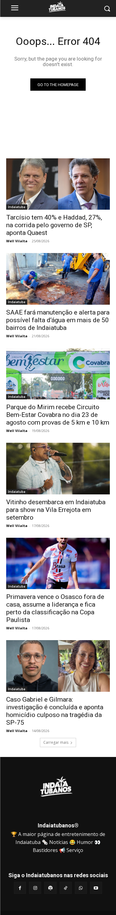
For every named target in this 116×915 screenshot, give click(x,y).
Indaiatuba (16, 207)
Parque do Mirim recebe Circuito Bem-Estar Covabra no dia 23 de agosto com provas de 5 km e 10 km (57, 414)
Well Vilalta (17, 241)
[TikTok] (66, 888)
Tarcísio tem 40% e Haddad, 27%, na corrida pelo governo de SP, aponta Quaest (54, 225)
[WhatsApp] (81, 888)
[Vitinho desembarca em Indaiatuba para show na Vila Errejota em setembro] (58, 468)
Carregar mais (55, 742)
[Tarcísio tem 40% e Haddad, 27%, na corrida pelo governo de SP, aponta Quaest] (58, 184)
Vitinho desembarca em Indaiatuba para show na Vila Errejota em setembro (55, 509)
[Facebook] (20, 888)
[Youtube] (96, 888)
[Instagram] (35, 888)
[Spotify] (50, 888)
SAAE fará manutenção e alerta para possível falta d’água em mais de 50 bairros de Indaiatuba (58, 320)
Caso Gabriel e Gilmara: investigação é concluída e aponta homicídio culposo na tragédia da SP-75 (54, 711)
